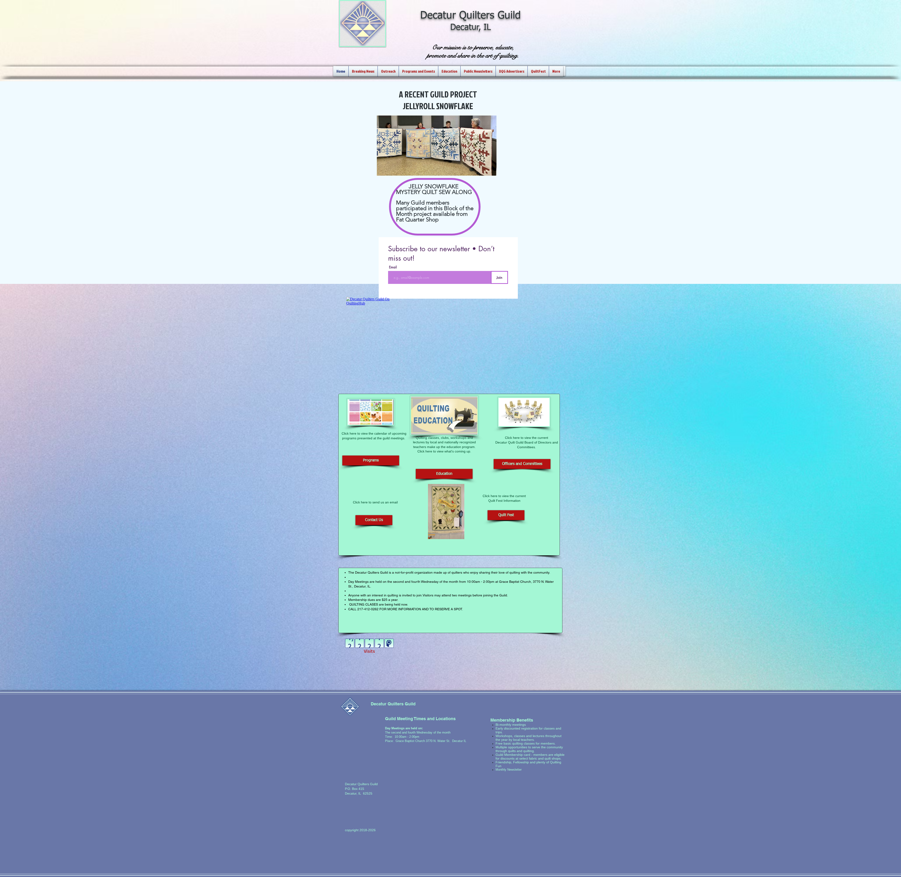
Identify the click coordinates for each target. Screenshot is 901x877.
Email (393, 267)
